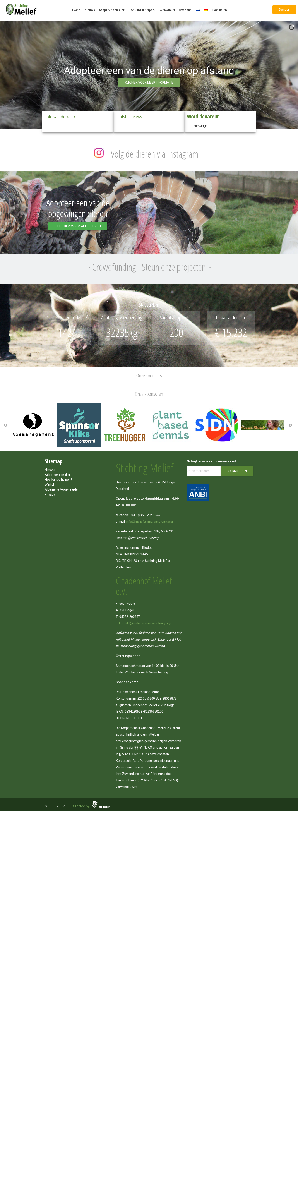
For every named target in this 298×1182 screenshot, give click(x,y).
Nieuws (89, 10)
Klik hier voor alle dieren (78, 226)
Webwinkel (167, 10)
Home (76, 10)
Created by (81, 806)
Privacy (50, 494)
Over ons (185, 10)
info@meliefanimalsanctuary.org (149, 521)
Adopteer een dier (111, 10)
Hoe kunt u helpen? (142, 10)
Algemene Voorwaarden (62, 489)
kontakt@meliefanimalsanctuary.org (145, 623)
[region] (149, 74)
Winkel (49, 485)
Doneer (284, 10)
